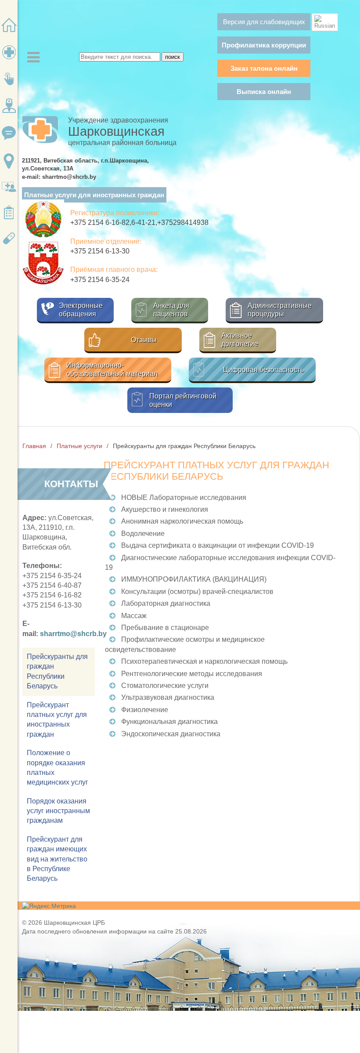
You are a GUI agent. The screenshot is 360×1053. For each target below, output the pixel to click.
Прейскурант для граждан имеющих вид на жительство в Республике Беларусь (57, 859)
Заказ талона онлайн (264, 68)
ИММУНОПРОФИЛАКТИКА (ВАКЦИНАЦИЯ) (193, 579)
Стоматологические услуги (165, 685)
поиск (172, 57)
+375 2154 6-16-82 (100, 222)
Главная (34, 445)
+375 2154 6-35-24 (100, 279)
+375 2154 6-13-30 (100, 251)
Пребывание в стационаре (165, 627)
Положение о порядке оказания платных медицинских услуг (57, 767)
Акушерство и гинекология (164, 509)
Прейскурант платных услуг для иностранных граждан (57, 719)
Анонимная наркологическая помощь (182, 521)
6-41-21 (143, 222)
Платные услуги (79, 445)
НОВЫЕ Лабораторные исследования (183, 497)
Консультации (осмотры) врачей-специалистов (197, 591)
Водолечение (143, 533)
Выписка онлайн (264, 91)
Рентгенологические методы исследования (191, 673)
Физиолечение (144, 709)
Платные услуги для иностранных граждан (94, 195)
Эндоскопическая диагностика (170, 734)
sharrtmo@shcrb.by (73, 633)
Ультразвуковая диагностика (167, 697)
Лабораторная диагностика (165, 603)
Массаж (134, 615)
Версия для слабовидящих (264, 21)
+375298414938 (183, 222)
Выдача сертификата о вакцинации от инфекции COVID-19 (217, 545)
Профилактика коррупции (264, 45)
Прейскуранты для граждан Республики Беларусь (57, 671)
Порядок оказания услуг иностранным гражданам (58, 811)
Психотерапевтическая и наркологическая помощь (204, 661)
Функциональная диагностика (169, 721)
